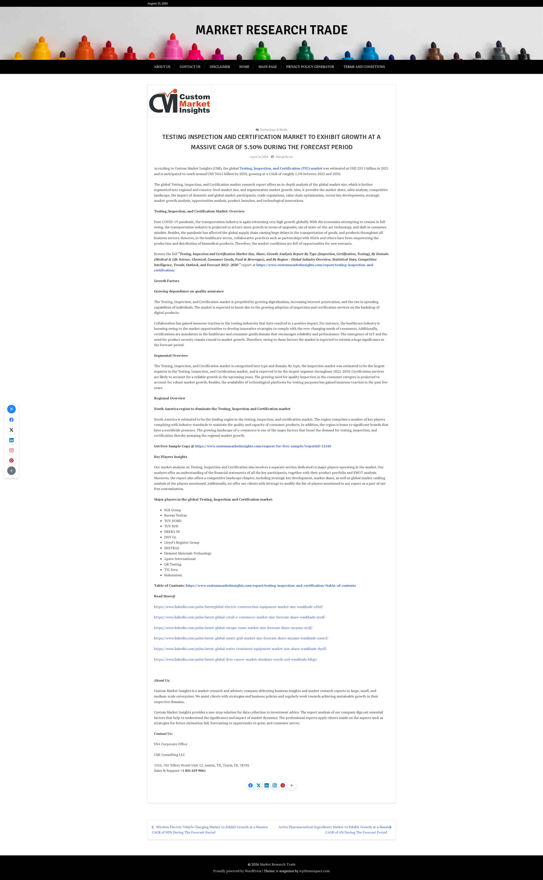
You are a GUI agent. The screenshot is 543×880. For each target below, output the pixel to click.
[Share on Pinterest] (282, 785)
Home (244, 66)
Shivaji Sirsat (284, 157)
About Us (162, 66)
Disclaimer (220, 66)
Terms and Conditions (364, 66)
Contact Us (190, 66)
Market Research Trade (271, 30)
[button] (291, 785)
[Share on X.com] (258, 785)
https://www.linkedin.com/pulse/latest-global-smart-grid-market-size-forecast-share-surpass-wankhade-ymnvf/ (241, 638)
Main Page (268, 66)
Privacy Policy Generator (310, 66)
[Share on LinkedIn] (266, 785)
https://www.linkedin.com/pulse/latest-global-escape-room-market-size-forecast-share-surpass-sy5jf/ (233, 627)
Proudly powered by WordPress (237, 871)
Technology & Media (273, 130)
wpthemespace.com (314, 871)
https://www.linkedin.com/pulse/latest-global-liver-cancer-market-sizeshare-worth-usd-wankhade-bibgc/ (236, 659)
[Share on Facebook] (250, 785)
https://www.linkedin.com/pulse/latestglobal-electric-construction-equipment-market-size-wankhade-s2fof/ (238, 606)
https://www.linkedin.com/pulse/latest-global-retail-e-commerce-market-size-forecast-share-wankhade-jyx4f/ (239, 617)
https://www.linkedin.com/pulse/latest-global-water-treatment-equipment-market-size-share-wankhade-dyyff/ (240, 648)
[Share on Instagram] (274, 785)
